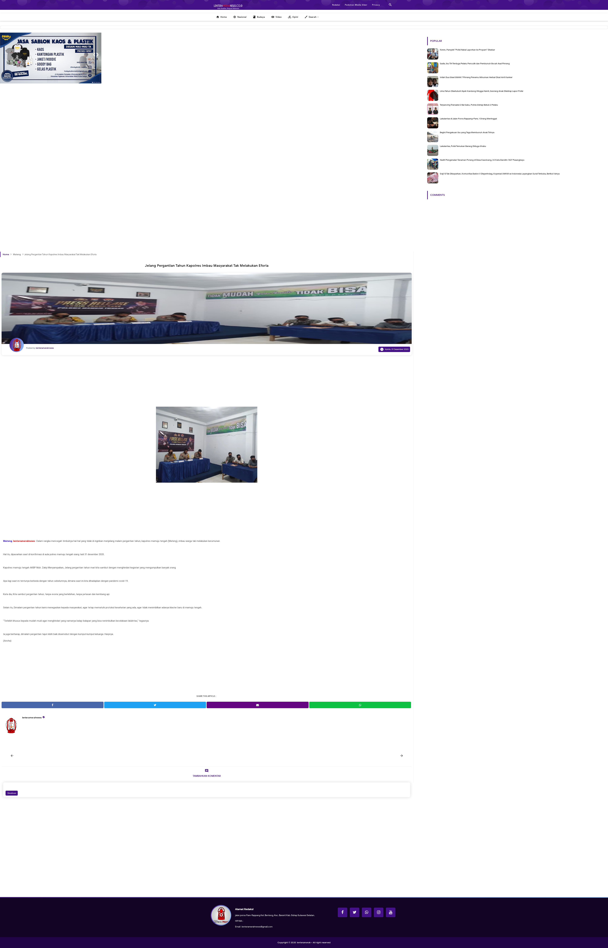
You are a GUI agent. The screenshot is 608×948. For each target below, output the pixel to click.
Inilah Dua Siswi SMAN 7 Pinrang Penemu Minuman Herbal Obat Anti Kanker (476, 77)
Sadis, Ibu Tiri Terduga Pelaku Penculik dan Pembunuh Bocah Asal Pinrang (475, 63)
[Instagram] (378, 912)
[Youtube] (390, 912)
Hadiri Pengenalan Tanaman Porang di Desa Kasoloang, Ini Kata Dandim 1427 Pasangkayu (482, 160)
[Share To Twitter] (155, 705)
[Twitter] (354, 912)
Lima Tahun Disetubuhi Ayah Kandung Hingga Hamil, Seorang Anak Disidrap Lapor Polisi (481, 91)
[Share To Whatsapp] (360, 705)
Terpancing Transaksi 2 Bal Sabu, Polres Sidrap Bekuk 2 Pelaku (469, 105)
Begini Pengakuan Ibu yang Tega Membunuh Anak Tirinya (467, 132)
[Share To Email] (258, 705)
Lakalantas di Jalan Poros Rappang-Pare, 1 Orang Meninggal (468, 118)
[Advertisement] (95, 145)
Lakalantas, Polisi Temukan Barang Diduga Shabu (463, 146)
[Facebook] (342, 912)
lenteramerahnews (32, 717)
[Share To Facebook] (53, 705)
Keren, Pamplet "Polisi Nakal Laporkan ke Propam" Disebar (467, 49)
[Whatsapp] (366, 912)
